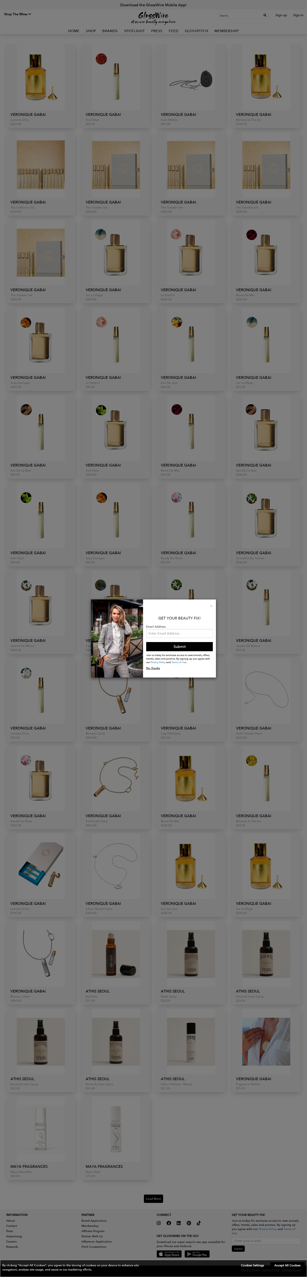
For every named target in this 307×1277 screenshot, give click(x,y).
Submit (180, 646)
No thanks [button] (153, 668)
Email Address (156, 626)
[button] (153, 1268)
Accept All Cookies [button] (287, 1265)
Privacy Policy (158, 662)
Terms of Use (178, 662)
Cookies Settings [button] (252, 1265)
